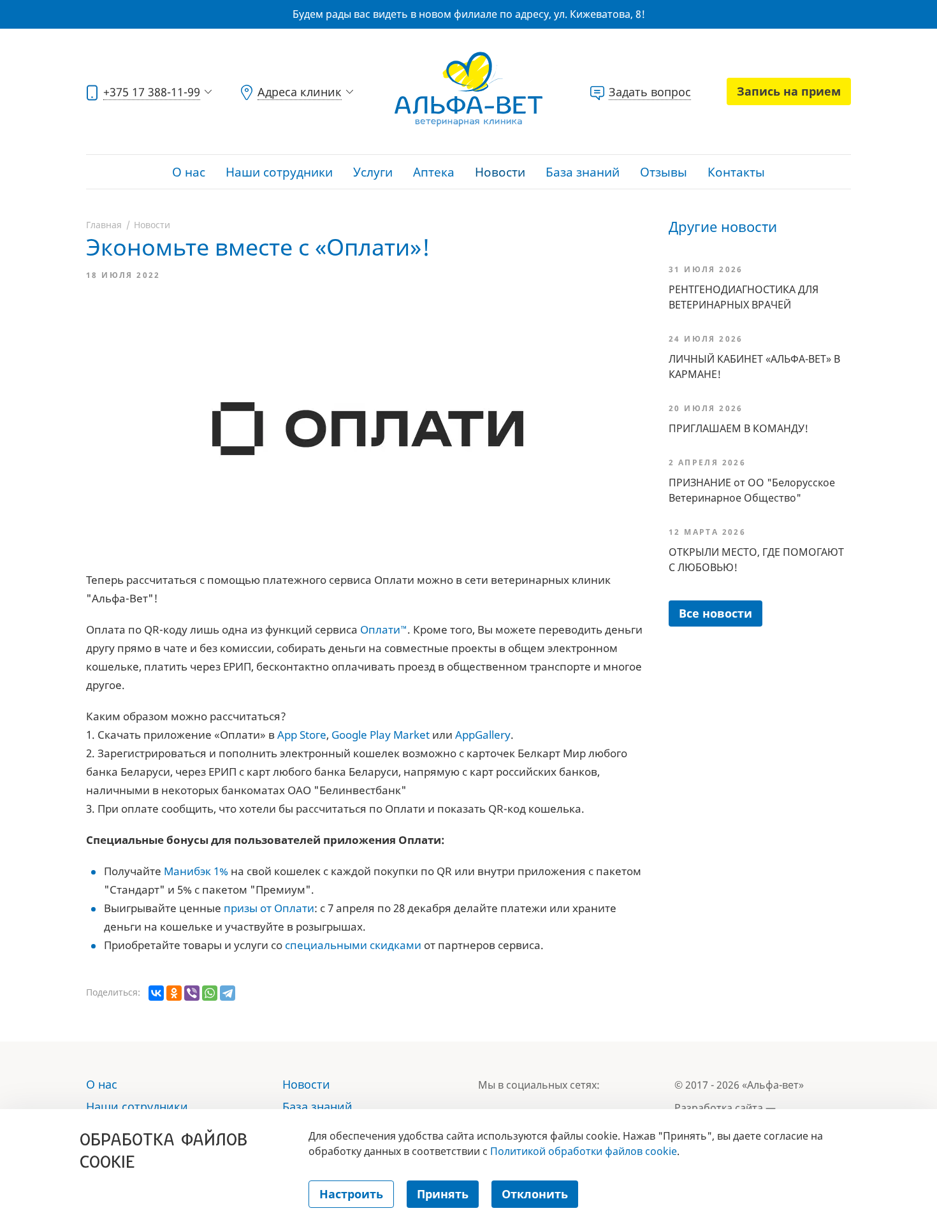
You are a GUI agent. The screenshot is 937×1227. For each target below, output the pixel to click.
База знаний (583, 172)
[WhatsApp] (209, 993)
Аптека (433, 172)
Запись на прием (789, 91)
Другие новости (723, 226)
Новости (500, 172)
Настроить (351, 1194)
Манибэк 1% (196, 871)
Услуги (373, 172)
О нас (188, 172)
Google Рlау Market (380, 734)
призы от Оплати (269, 908)
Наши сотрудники (279, 172)
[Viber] (192, 993)
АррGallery (483, 734)
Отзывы (663, 172)
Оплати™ (383, 629)
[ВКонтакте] (156, 993)
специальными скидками (353, 945)
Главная (104, 225)
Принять (442, 1194)
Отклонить (535, 1194)
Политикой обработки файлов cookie (583, 1151)
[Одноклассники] (174, 993)
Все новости (715, 613)
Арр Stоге (301, 734)
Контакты (736, 172)
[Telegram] (227, 993)
